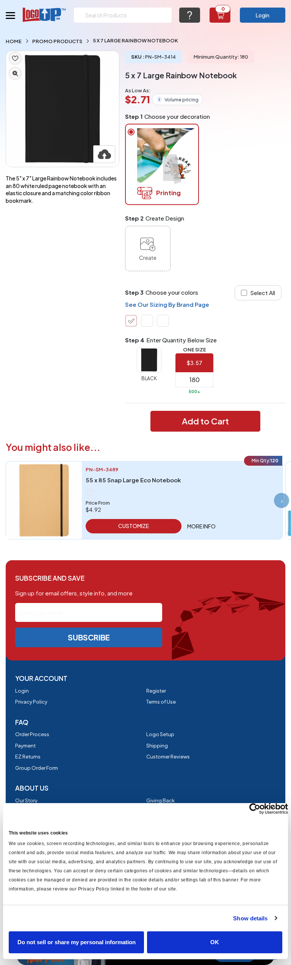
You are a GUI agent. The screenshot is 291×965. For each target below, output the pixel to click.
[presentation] (281, 500)
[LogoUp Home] (44, 14)
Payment (25, 746)
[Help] (189, 15)
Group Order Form (36, 768)
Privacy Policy (31, 702)
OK (214, 942)
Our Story (26, 800)
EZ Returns (28, 757)
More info (201, 526)
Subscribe (89, 637)
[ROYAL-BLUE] (163, 320)
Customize (133, 525)
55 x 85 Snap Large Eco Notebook (133, 479)
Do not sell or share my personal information (76, 942)
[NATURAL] (90, 492)
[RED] (147, 320)
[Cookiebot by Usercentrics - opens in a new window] (255, 808)
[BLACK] (131, 320)
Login (262, 15)
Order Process (32, 734)
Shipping (157, 746)
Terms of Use (161, 702)
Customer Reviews (168, 757)
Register (156, 691)
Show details (250, 918)
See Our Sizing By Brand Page (167, 304)
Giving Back (160, 800)
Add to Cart (205, 421)
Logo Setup (160, 734)
